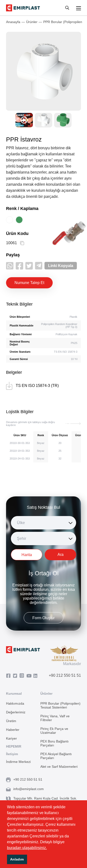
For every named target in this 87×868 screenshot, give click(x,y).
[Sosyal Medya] (9, 675)
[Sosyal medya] (10, 265)
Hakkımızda (15, 703)
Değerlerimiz (15, 712)
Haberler (12, 730)
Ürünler (31, 22)
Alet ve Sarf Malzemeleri (59, 766)
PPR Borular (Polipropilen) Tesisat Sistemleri (60, 705)
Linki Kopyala (60, 266)
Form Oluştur (43, 618)
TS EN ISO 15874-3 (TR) (37, 386)
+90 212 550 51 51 (65, 675)
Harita (27, 555)
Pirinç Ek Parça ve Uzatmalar (54, 730)
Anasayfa (13, 22)
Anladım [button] (17, 859)
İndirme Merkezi (18, 762)
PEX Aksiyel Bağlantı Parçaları (56, 756)
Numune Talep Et (29, 283)
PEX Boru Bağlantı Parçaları (54, 743)
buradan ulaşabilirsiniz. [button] (27, 848)
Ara (61, 554)
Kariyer (11, 738)
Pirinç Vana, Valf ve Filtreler (55, 718)
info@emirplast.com (28, 789)
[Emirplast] (23, 8)
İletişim (12, 754)
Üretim (11, 721)
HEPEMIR (13, 746)
